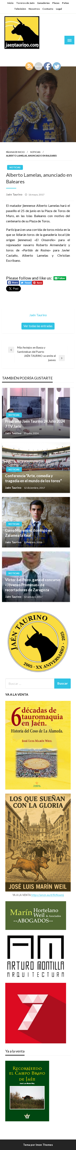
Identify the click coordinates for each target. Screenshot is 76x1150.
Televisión (20, 8)
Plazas (55, 2)
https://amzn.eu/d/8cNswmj (47, 895)
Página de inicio (15, 152)
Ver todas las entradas (38, 326)
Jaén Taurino (16, 53)
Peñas (65, 2)
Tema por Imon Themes (38, 1144)
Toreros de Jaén (25, 2)
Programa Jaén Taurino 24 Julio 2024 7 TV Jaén (35, 423)
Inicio (10, 2)
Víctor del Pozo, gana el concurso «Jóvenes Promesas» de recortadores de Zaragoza (32, 585)
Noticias (35, 152)
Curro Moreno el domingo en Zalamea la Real (28, 533)
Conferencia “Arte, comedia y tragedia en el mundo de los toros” (33, 478)
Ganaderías (43, 2)
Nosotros (34, 8)
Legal (59, 8)
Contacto (47, 8)
